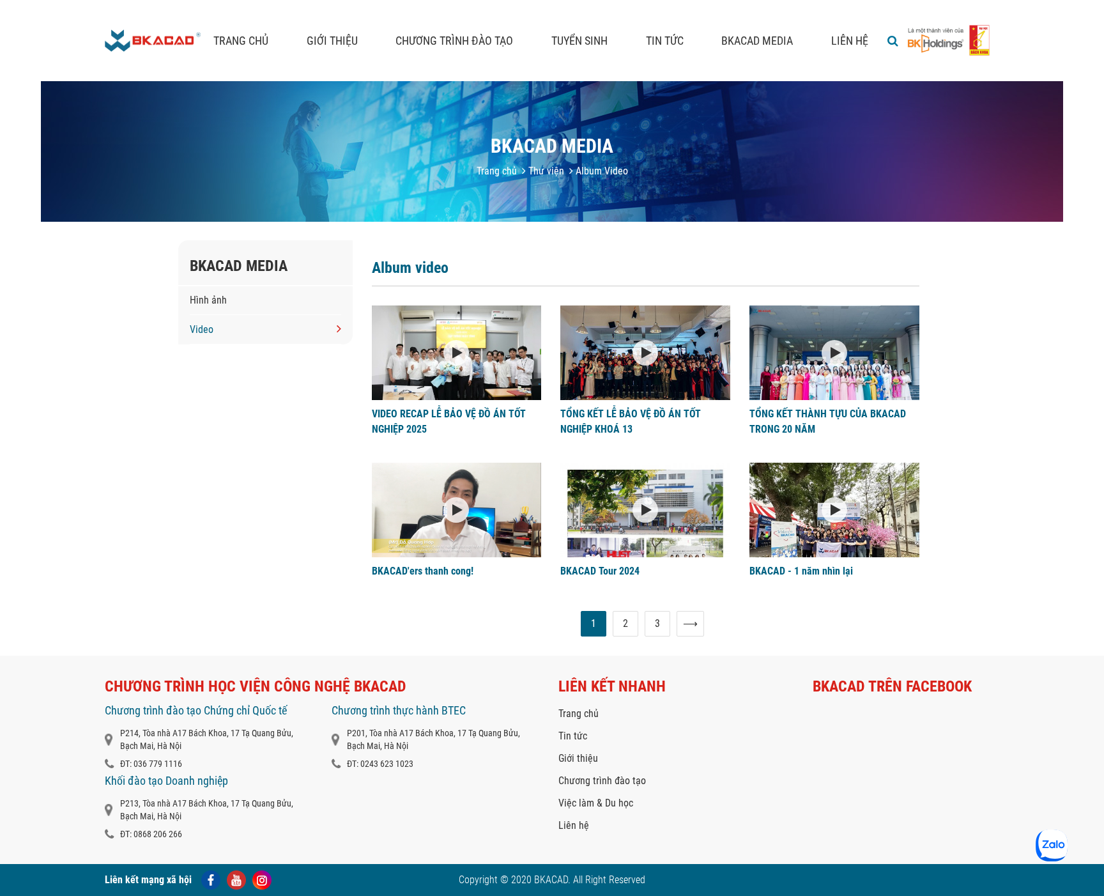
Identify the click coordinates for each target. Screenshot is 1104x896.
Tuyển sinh (579, 40)
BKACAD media (757, 40)
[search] (893, 41)
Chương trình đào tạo (454, 40)
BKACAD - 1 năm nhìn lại (801, 571)
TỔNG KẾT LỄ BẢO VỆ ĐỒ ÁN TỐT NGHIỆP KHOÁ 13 (630, 421)
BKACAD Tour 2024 (600, 571)
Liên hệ (849, 40)
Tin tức (665, 40)
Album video (410, 268)
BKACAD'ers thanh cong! (422, 571)
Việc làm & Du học (595, 803)
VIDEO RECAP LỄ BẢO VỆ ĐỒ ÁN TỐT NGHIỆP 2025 (449, 421)
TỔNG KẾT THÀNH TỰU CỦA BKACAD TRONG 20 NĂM (827, 421)
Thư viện (545, 171)
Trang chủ (240, 40)
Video (201, 329)
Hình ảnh (208, 300)
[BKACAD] (153, 40)
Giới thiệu (332, 40)
